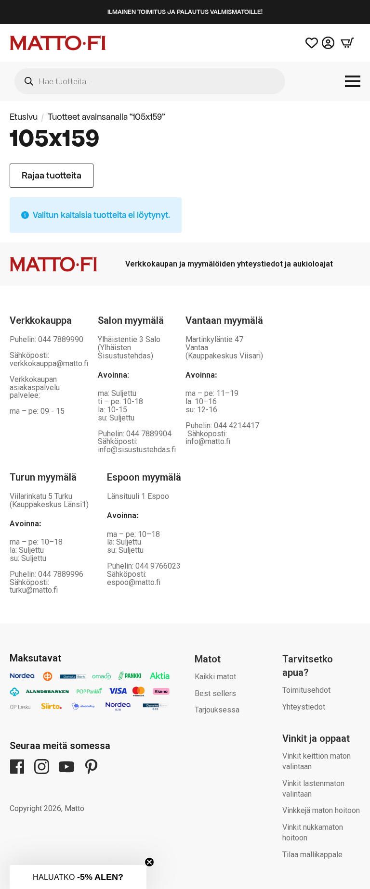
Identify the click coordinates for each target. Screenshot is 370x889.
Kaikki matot (215, 676)
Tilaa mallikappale (312, 854)
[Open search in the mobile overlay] (150, 81)
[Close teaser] (149, 862)
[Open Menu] (352, 81)
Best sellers (215, 693)
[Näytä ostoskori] (347, 43)
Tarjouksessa (217, 709)
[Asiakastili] (328, 43)
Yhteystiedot (303, 706)
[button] (78, 877)
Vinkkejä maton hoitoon (321, 810)
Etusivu (24, 116)
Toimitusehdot (306, 690)
